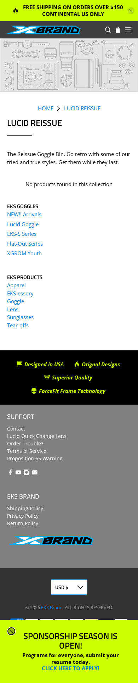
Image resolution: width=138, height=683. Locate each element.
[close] (11, 631)
